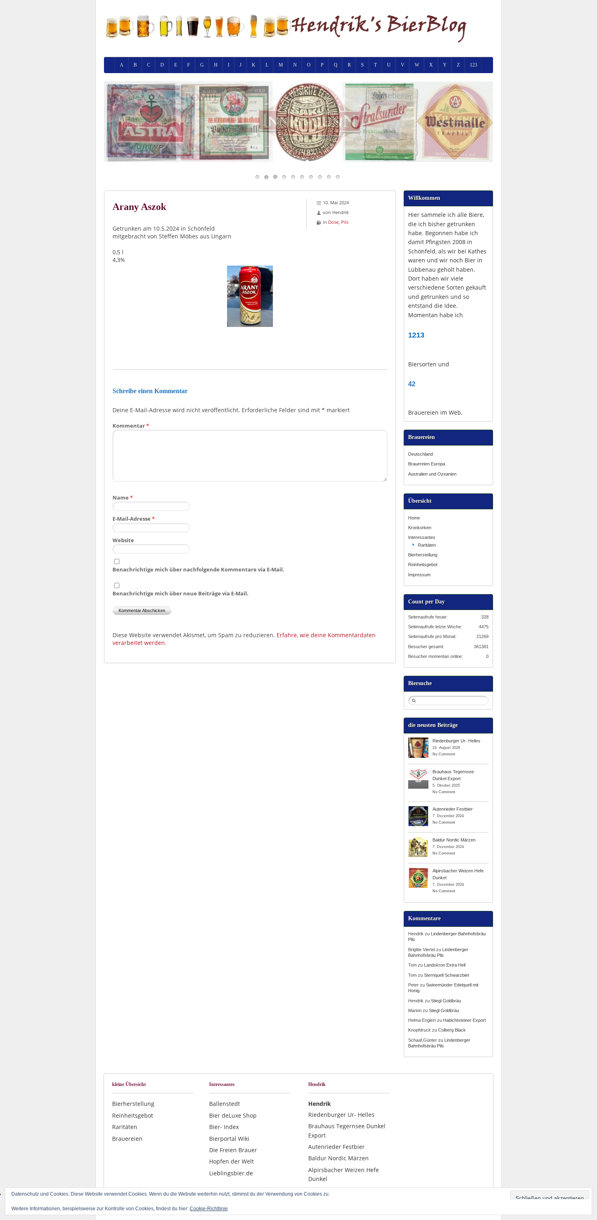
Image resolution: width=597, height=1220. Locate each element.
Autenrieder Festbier (453, 809)
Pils (344, 222)
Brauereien (127, 1138)
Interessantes (421, 537)
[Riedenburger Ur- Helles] (418, 740)
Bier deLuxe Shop (233, 1115)
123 (473, 65)
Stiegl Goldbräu (446, 1000)
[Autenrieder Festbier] (418, 808)
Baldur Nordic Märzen (454, 839)
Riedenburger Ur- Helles (456, 740)
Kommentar (130, 425)
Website (123, 540)
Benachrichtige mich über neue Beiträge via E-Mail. (180, 593)
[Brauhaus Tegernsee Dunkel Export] (418, 771)
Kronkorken (419, 527)
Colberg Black (452, 1029)
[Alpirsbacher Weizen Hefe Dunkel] (418, 870)
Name (122, 497)
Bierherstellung (422, 554)
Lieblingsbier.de (231, 1173)
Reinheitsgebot (422, 564)
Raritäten (427, 545)
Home (414, 517)
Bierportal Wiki (229, 1138)
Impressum (419, 574)
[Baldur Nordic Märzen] (418, 839)
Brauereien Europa (426, 463)
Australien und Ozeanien (432, 474)
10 (337, 177)
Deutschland (420, 454)
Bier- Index (224, 1127)
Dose (333, 222)
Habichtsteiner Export (464, 1020)
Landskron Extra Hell (444, 965)
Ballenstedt (224, 1104)
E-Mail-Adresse (133, 518)
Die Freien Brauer (233, 1150)
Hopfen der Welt (231, 1161)
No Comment (444, 754)
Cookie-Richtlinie (209, 1208)
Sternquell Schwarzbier (446, 975)
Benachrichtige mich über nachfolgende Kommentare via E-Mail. (198, 569)
